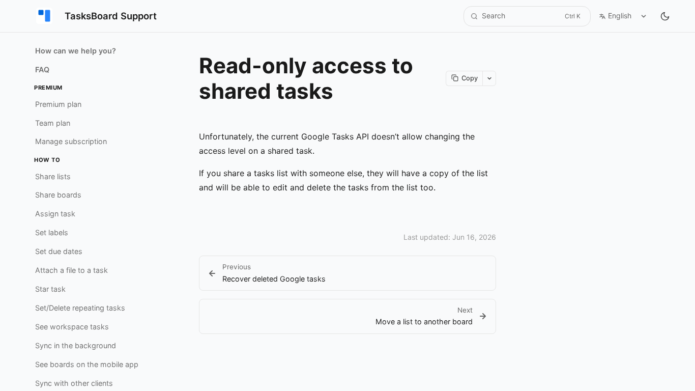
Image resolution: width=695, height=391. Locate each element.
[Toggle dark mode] (665, 16)
